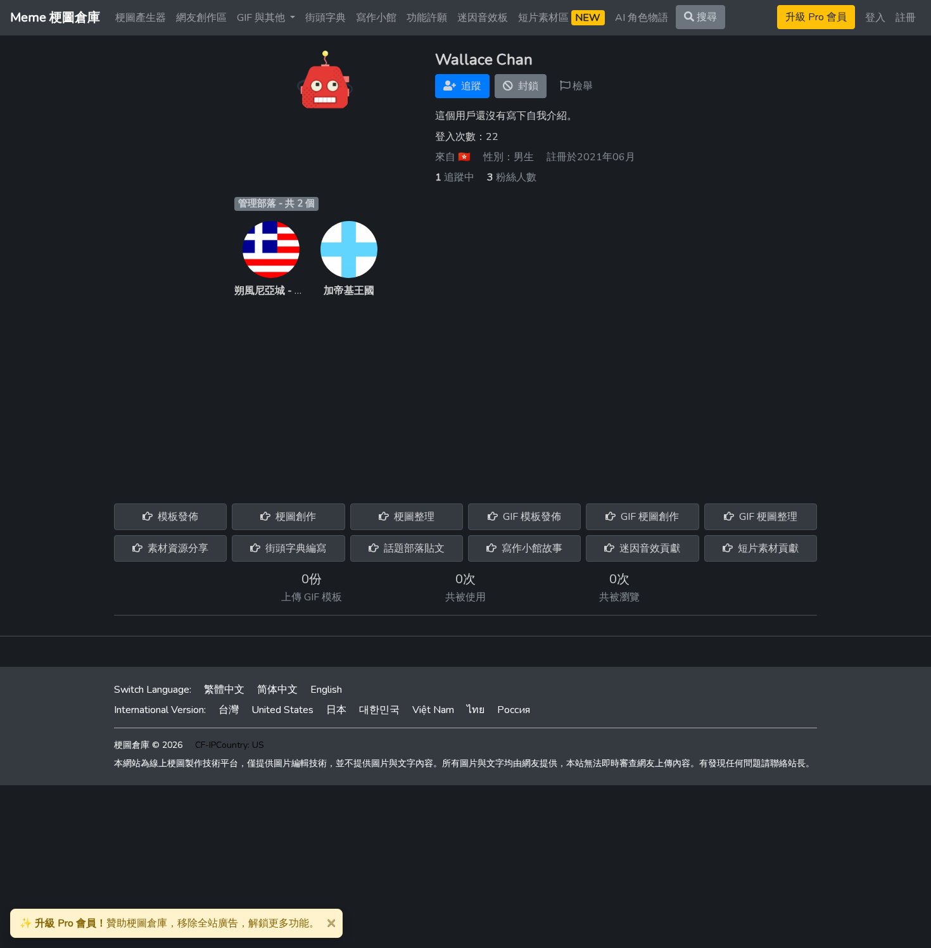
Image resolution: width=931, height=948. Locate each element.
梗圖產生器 (140, 18)
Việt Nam (433, 710)
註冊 (906, 18)
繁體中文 (224, 690)
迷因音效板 (482, 18)
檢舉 (581, 86)
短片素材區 (559, 18)
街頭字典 (325, 18)
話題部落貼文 (413, 548)
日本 (336, 710)
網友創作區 (201, 18)
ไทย (475, 710)
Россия (513, 710)
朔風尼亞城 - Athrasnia (285, 291)
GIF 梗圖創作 (648, 517)
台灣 (228, 710)
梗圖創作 (294, 517)
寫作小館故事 (530, 548)
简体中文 (277, 690)
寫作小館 (376, 18)
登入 (875, 18)
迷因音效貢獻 (648, 548)
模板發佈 (176, 517)
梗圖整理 (412, 517)
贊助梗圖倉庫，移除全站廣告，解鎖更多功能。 (169, 923)
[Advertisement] (465, 393)
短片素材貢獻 (767, 548)
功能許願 (427, 18)
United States (282, 710)
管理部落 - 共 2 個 (276, 203)
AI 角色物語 (641, 18)
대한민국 (379, 710)
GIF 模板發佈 (530, 517)
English (326, 690)
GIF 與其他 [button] (262, 18)
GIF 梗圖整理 (767, 517)
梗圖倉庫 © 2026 (148, 745)
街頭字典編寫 (294, 548)
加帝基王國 (349, 291)
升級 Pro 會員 (816, 17)
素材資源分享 (176, 548)
